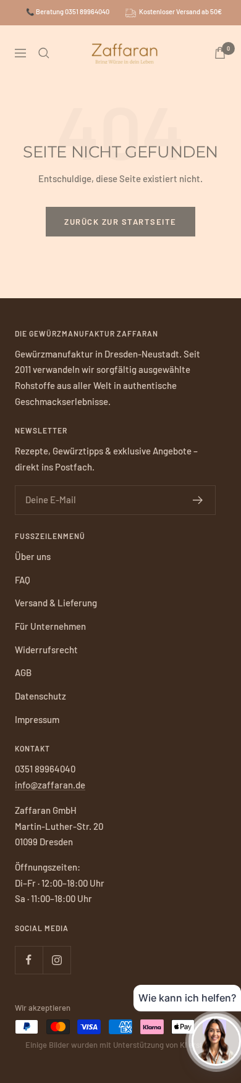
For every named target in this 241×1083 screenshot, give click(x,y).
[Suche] (43, 53)
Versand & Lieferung (56, 602)
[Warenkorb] (220, 53)
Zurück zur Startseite (120, 222)
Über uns (33, 556)
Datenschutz (40, 695)
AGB (23, 672)
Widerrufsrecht (46, 649)
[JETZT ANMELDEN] (198, 500)
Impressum (37, 719)
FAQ (22, 579)
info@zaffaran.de (50, 784)
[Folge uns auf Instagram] (56, 960)
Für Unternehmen (50, 626)
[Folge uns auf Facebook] (29, 960)
